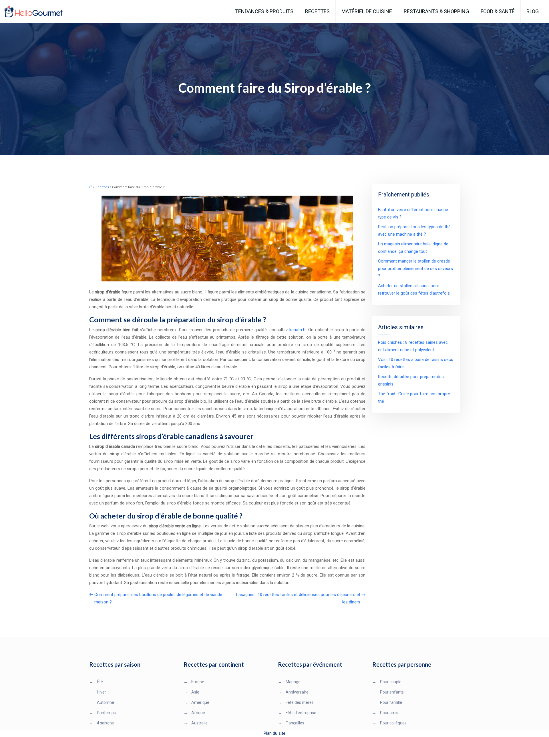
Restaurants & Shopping (436, 11)
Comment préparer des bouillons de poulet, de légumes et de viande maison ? (158, 598)
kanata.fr (297, 329)
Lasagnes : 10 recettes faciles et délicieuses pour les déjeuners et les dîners (298, 598)
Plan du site (274, 733)
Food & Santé (498, 11)
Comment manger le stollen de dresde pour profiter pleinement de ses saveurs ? (415, 269)
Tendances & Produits (264, 11)
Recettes (317, 11)
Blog (532, 11)
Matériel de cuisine (366, 11)
